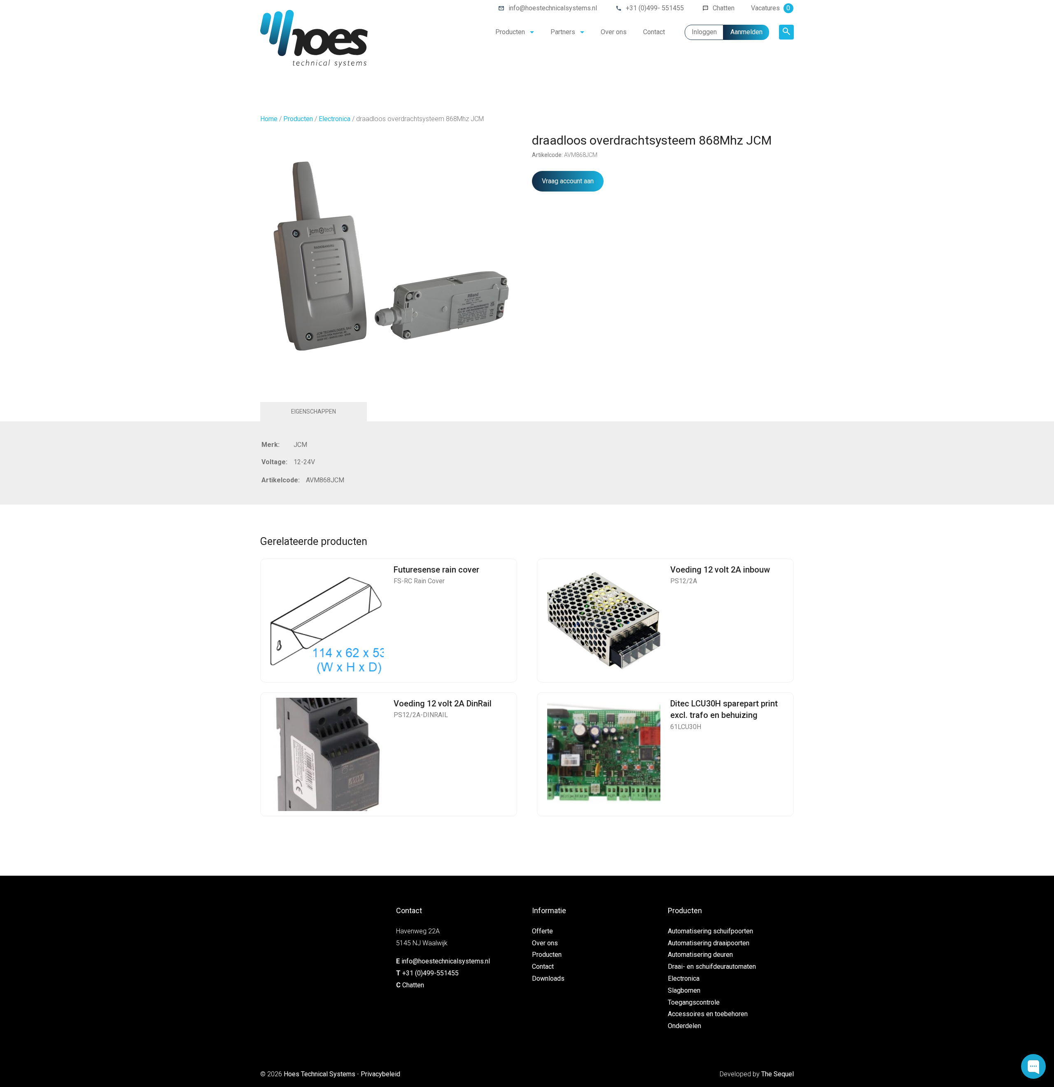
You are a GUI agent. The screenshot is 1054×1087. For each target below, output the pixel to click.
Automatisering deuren (700, 954)
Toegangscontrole (694, 1002)
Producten (510, 32)
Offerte (542, 931)
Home (268, 119)
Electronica (334, 119)
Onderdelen (684, 1026)
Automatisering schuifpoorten (710, 931)
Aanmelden (746, 32)
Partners (562, 32)
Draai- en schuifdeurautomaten (712, 966)
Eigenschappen (313, 411)
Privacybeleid (380, 1074)
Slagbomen (684, 990)
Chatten (724, 8)
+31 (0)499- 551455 (655, 8)
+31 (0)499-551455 (430, 973)
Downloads (548, 978)
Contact (654, 32)
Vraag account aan (568, 181)
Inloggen (704, 32)
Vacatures (770, 8)
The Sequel (777, 1074)
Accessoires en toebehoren (708, 1014)
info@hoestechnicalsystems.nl (552, 8)
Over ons (614, 32)
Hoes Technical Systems (319, 1074)
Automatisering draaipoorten (708, 943)
